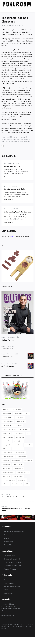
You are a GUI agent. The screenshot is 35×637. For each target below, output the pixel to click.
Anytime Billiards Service (12, 586)
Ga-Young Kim (24, 429)
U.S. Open (6, 484)
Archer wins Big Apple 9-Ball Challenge (17, 212)
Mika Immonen (11, 139)
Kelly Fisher (6, 449)
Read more (8, 177)
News (3, 25)
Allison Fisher (18, 413)
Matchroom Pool (9, 556)
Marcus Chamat (7, 452)
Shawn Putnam (11, 141)
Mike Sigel (6, 460)
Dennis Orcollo (20, 421)
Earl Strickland (10, 137)
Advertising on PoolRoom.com (14, 531)
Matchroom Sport (8, 456)
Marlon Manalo (20, 452)
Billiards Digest (9, 593)
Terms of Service (9, 545)
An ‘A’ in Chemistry (7, 366)
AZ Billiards (7, 590)
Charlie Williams (8, 417)
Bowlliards (7, 580)
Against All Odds (7, 348)
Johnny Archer (7, 445)
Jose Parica (18, 445)
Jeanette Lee (20, 437)
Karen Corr (28, 445)
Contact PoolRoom (10, 535)
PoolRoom (7, 146)
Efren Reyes (18, 425)
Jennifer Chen (7, 441)
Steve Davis (6, 476)
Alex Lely (5, 409)
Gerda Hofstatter (19, 433)
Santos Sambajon (8, 472)
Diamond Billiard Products (12, 562)
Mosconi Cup (21, 139)
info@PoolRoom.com (8, 615)
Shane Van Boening (23, 472)
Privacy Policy (8, 541)
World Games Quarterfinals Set (14, 189)
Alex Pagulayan (16, 409)
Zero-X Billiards (9, 583)
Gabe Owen (6, 433)
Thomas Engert (18, 476)
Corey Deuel (19, 417)
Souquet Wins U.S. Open (12, 166)
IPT (28, 433)
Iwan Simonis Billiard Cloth (12, 566)
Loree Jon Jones (17, 449)
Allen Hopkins (7, 413)
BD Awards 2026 (7, 356)
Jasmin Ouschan (8, 437)
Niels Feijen (6, 464)
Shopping (7, 538)
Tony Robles (21, 480)
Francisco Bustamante (9, 429)
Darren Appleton (8, 421)
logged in (13, 236)
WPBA (27, 484)
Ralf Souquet (7, 468)
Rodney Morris (18, 468)
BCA (27, 413)
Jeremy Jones (20, 137)
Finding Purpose (7, 340)
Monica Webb (16, 460)
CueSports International (12, 559)
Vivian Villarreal (17, 484)
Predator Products (10, 569)
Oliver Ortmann (17, 464)
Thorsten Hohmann (23, 141)
